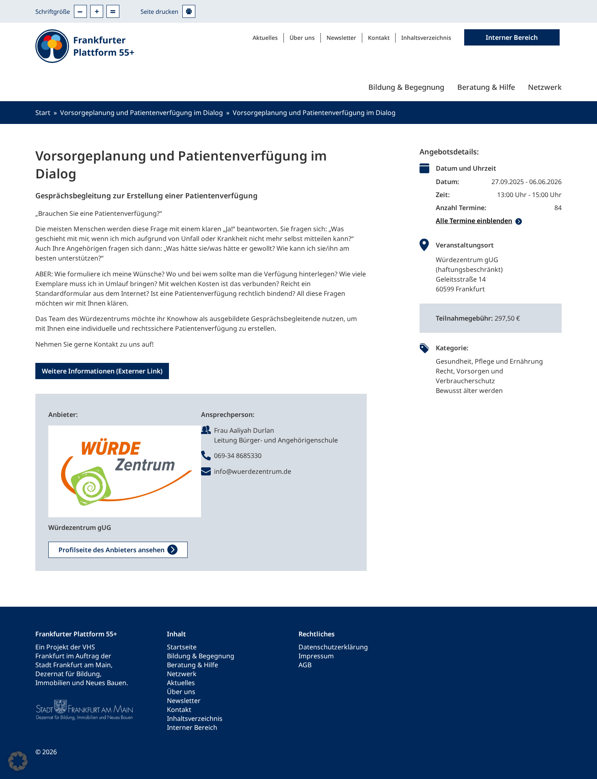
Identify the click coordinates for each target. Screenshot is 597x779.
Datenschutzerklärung (333, 646)
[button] (18, 761)
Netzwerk (545, 87)
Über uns (302, 37)
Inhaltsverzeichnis (426, 37)
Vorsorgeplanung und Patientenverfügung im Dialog (141, 112)
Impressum (316, 655)
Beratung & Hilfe (486, 87)
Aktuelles (265, 37)
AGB (304, 664)
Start (42, 112)
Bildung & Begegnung (406, 87)
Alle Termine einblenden (474, 220)
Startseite (182, 646)
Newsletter (341, 37)
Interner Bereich (192, 727)
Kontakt (378, 37)
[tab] (499, 221)
